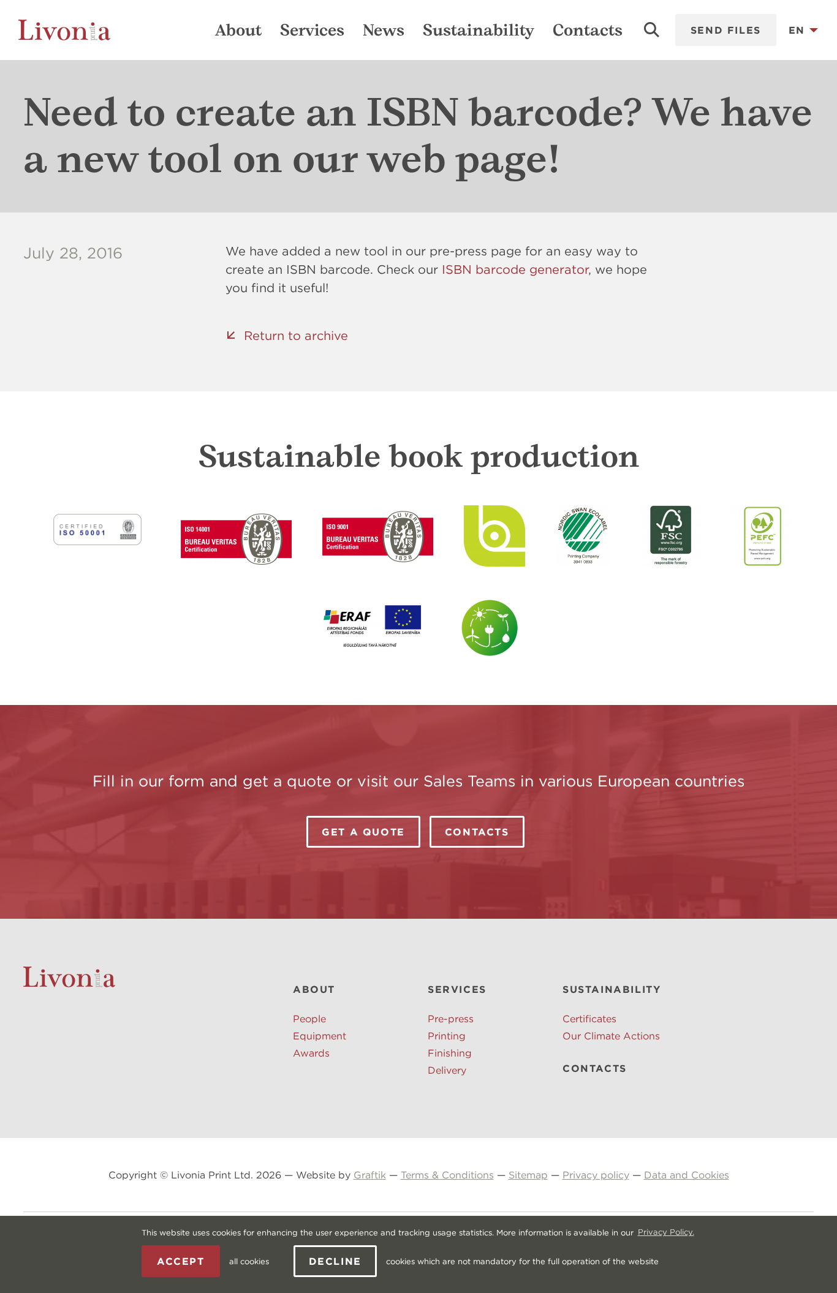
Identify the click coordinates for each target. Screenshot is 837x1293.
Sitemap (528, 1175)
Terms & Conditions (447, 1175)
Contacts (588, 30)
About (238, 30)
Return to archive (296, 335)
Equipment (319, 1036)
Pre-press (451, 1018)
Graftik (370, 1175)
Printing (447, 1036)
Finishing (450, 1053)
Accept (181, 1261)
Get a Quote (363, 832)
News (383, 30)
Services (312, 30)
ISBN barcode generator (515, 269)
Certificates (589, 1018)
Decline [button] (335, 1261)
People (309, 1018)
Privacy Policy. (666, 1232)
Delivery (447, 1070)
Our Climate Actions (611, 1036)
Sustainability (478, 30)
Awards (311, 1053)
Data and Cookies (686, 1175)
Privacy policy (595, 1175)
